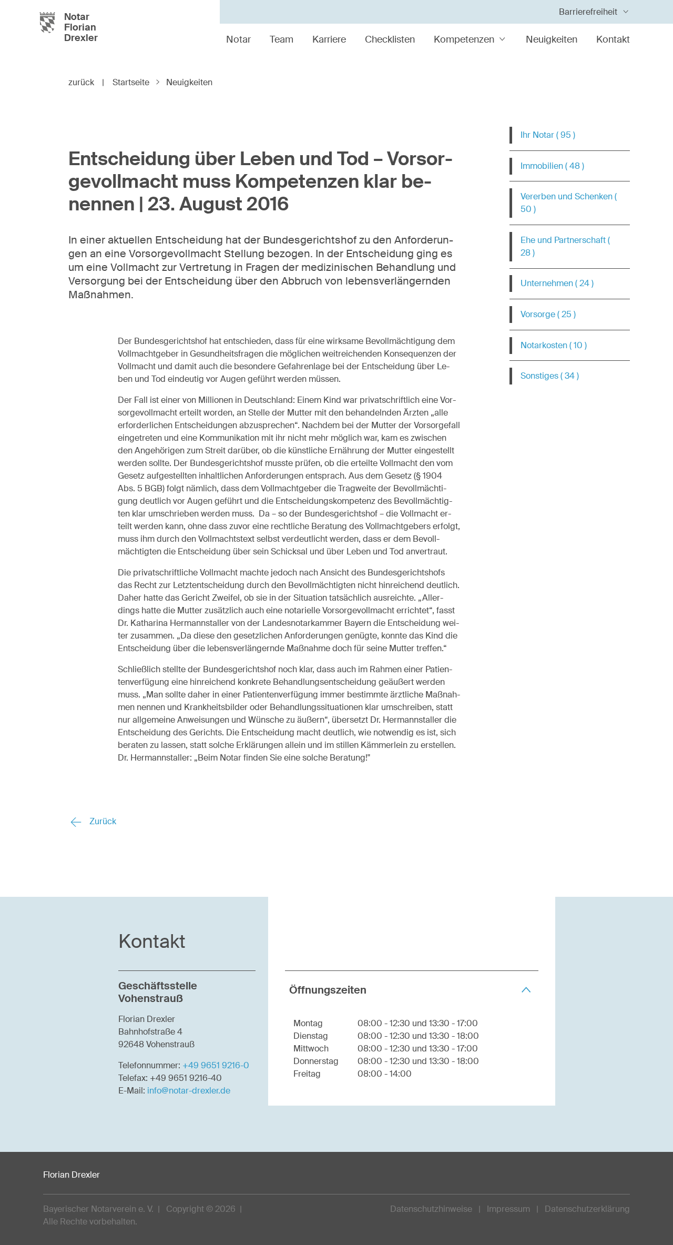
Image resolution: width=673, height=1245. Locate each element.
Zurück (101, 821)
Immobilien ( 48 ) (552, 165)
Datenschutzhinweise (431, 1208)
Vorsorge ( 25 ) (548, 314)
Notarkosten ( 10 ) (554, 345)
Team (281, 39)
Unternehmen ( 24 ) (557, 283)
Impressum (508, 1208)
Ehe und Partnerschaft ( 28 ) (565, 246)
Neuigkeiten (551, 39)
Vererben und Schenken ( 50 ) (569, 203)
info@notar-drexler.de (188, 1090)
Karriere (329, 39)
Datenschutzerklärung (587, 1208)
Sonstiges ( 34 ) (550, 375)
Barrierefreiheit (588, 11)
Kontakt (613, 39)
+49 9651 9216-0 (215, 1065)
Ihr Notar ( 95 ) (548, 134)
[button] (411, 989)
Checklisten (390, 39)
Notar (238, 39)
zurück (86, 82)
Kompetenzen (464, 39)
